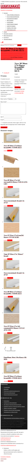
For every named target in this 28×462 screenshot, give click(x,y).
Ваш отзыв (4, 101)
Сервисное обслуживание (10, 402)
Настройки (3, 439)
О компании (7, 387)
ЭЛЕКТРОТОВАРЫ (11, 26)
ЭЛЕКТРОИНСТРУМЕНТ (12, 24)
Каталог (6, 13)
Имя (2, 117)
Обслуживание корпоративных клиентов (14, 418)
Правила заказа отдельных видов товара (14, 406)
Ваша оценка (4, 99)
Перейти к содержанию (6, 10)
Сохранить (3, 456)
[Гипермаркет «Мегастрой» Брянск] (10, 8)
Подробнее (10, 206)
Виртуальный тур (8, 35)
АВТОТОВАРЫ (10, 20)
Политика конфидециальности (8, 445)
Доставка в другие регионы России (12, 404)
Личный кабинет (8, 39)
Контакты (6, 37)
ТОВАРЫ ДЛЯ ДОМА (11, 28)
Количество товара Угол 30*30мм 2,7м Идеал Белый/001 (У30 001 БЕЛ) (21, 81)
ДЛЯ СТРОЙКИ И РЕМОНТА (13, 15)
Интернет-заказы (8, 33)
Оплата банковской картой (10, 394)
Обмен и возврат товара (10, 408)
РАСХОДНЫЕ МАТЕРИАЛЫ (13, 16)
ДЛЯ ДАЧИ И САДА (11, 30)
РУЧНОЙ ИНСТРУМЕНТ (12, 18)
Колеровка (6, 401)
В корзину (17, 87)
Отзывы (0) (6, 72)
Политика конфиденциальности (12, 391)
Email (2, 119)
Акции (5, 32)
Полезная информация (9, 393)
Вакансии (6, 389)
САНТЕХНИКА (10, 22)
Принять (8, 439)
